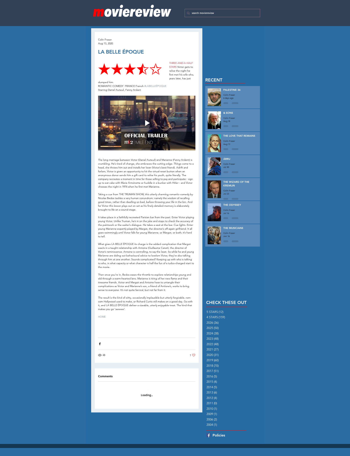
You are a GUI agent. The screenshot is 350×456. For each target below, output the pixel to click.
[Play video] (146, 123)
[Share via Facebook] (100, 344)
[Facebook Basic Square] (208, 435)
